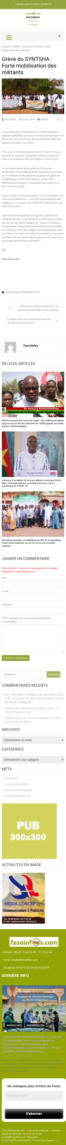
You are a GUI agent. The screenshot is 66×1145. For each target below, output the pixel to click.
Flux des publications (17, 784)
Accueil (6, 46)
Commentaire (10, 621)
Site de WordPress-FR (17, 796)
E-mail (5, 591)
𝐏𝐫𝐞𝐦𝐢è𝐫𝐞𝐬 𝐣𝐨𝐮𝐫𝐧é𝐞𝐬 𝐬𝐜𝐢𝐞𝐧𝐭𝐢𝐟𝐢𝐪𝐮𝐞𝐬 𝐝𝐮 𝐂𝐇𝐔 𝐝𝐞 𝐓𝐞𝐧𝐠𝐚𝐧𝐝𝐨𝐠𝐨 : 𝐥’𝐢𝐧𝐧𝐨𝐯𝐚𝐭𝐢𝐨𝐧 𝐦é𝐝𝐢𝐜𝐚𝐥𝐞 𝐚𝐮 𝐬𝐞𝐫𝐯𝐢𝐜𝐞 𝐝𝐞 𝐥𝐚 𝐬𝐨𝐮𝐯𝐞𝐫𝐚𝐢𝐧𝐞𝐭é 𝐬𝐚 (32, 543)
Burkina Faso (13, 292)
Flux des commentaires (18, 790)
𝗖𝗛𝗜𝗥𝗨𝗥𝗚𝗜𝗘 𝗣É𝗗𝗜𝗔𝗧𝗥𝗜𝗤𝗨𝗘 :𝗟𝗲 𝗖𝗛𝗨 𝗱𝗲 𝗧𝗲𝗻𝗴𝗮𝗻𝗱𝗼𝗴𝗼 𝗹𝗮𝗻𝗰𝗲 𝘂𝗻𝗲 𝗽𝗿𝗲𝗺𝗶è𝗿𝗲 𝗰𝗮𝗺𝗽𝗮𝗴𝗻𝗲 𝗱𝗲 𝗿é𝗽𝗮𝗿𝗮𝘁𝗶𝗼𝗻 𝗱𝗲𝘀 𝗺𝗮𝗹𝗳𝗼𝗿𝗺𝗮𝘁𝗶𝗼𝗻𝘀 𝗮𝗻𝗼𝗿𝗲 (32, 1044)
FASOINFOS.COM (30, 292)
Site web (6, 604)
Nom (4, 577)
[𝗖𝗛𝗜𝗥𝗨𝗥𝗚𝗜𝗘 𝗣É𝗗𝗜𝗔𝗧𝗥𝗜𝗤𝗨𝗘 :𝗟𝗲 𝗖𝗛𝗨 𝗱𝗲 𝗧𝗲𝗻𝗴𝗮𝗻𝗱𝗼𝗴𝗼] (34, 1008)
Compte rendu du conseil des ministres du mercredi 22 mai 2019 (29, 320)
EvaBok (9, 708)
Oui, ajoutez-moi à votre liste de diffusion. (27, 618)
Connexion (11, 778)
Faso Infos (10, 119)
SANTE (15, 46)
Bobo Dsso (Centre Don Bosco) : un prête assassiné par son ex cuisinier (38, 308)
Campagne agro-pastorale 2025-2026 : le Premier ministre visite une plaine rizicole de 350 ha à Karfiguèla (34, 698)
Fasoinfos (33, 17)
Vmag (57, 1140)
